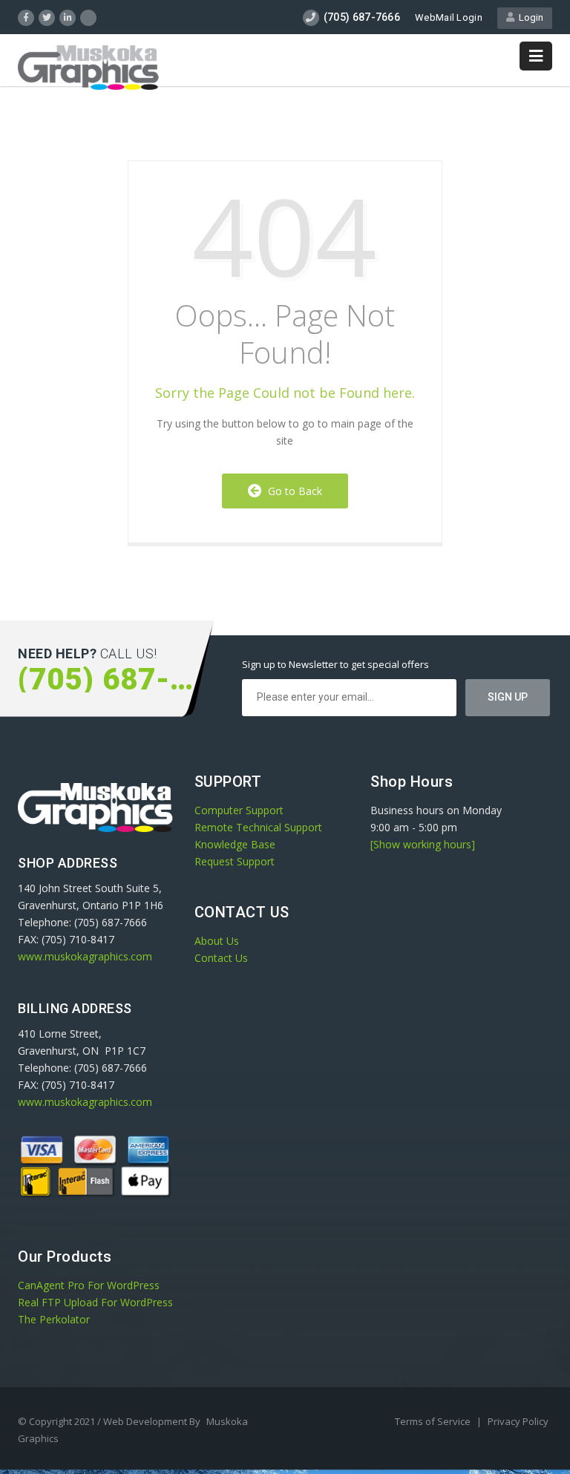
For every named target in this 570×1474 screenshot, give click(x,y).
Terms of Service (434, 1421)
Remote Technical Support (258, 827)
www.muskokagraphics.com (85, 956)
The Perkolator (54, 1319)
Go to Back (292, 491)
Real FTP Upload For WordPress (95, 1302)
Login (528, 17)
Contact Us (221, 958)
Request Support (234, 861)
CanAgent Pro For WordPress (89, 1285)
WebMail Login (448, 17)
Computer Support (239, 810)
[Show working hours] (422, 844)
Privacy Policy (518, 1421)
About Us (216, 941)
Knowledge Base (234, 844)
